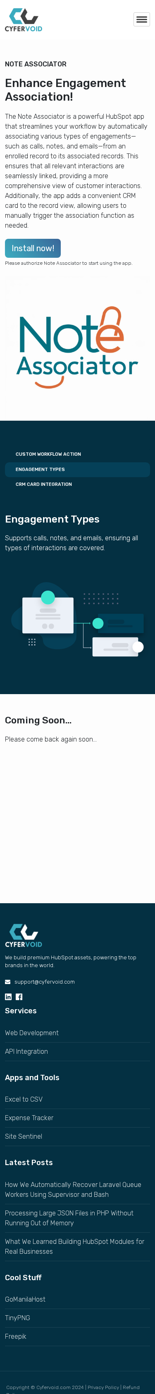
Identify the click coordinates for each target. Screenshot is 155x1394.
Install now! (33, 248)
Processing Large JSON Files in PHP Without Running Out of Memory (69, 1218)
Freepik (15, 1336)
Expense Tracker (29, 1118)
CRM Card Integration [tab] (43, 484)
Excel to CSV (24, 1099)
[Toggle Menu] (142, 19)
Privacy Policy (103, 1387)
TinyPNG (17, 1318)
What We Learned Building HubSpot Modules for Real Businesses (74, 1246)
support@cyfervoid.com (44, 982)
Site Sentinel (23, 1136)
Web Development (32, 1033)
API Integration (26, 1051)
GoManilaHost (25, 1299)
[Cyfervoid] (23, 935)
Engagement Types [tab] (39, 469)
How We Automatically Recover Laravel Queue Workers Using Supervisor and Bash (73, 1190)
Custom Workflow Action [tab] (47, 454)
